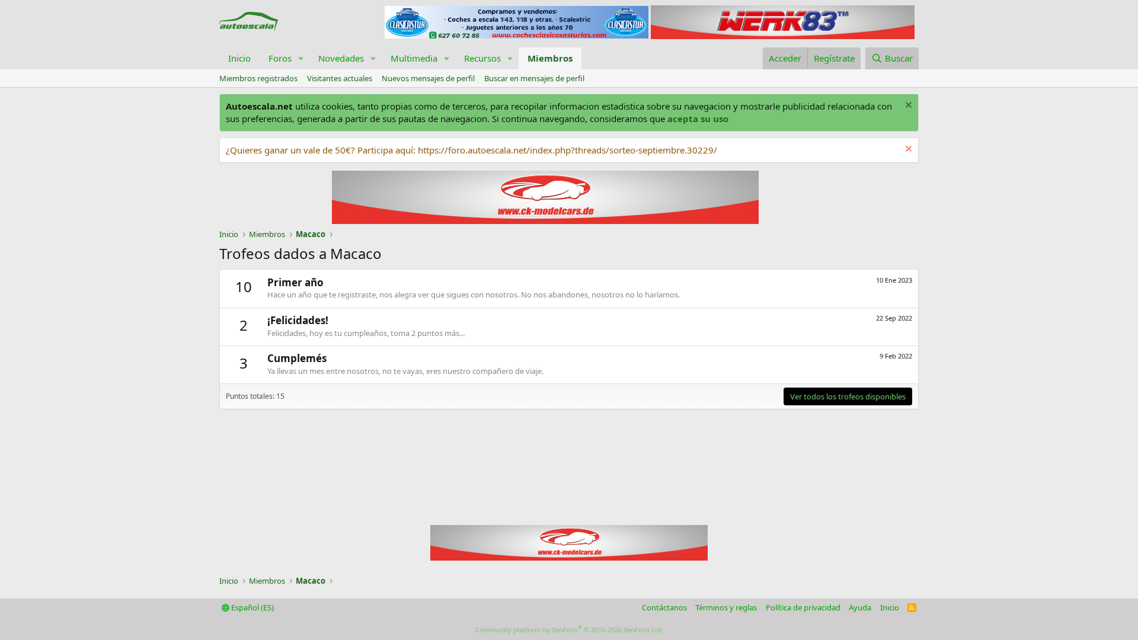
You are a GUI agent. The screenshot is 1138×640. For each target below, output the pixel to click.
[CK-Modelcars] (569, 557)
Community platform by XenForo (569, 629)
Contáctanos (664, 607)
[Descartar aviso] (907, 106)
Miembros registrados (258, 78)
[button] (301, 58)
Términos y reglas (726, 607)
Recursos (482, 58)
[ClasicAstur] (516, 35)
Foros (280, 58)
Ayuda (860, 607)
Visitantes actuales (339, 78)
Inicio (239, 58)
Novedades (341, 58)
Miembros (550, 58)
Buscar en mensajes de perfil (534, 78)
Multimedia (414, 58)
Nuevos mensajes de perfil (428, 78)
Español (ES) (251, 607)
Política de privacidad (803, 607)
